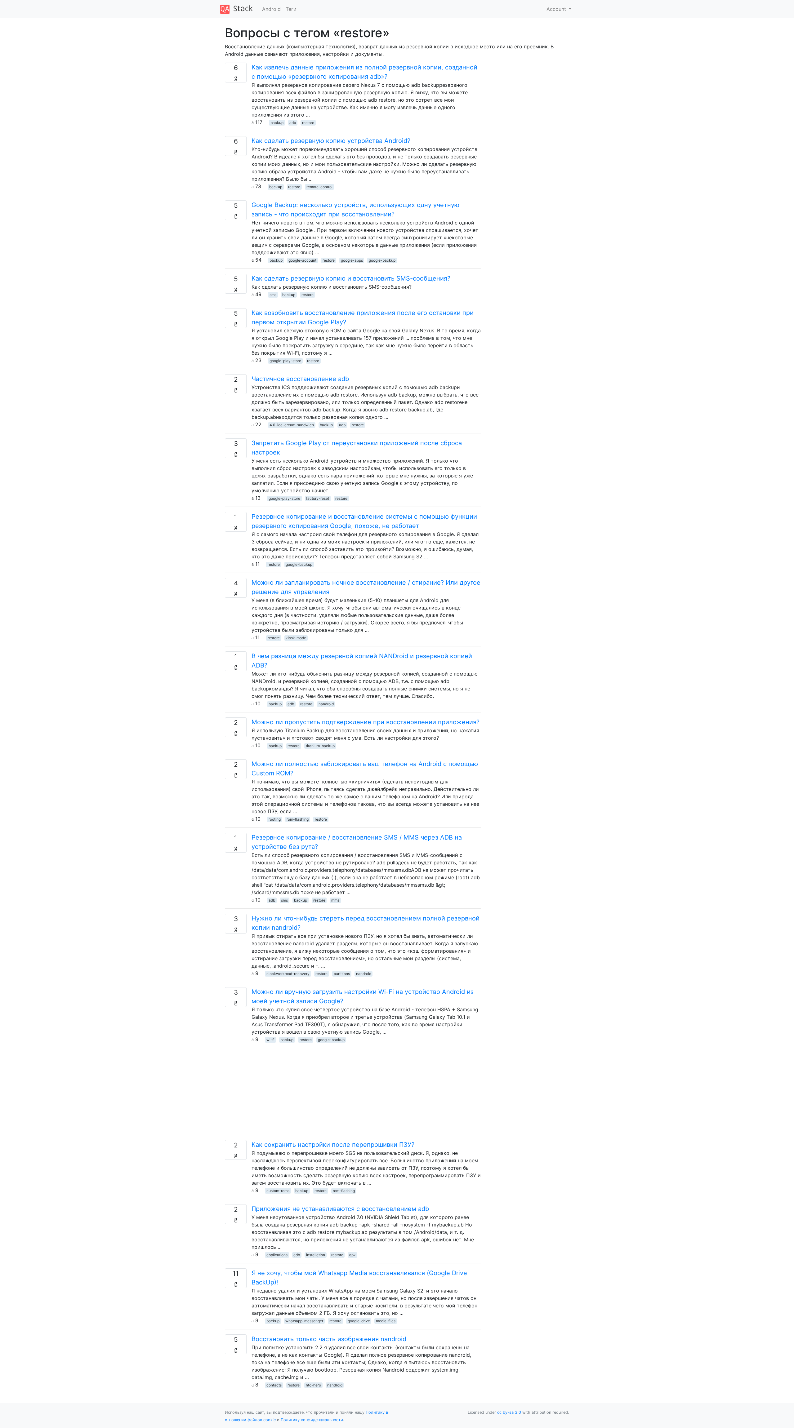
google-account (302, 260)
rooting (275, 819)
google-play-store (285, 360)
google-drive (359, 1321)
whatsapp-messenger (304, 1321)
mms (335, 900)
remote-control (319, 186)
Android (271, 9)
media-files (385, 1321)
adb (292, 122)
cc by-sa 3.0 (509, 1412)
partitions (342, 973)
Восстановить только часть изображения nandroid (329, 1339)
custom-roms (277, 1190)
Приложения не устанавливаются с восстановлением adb (340, 1209)
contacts (274, 1385)
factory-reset (317, 498)
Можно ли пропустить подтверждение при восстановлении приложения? (366, 722)
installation (315, 1255)
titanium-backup (320, 745)
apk (352, 1255)
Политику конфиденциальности (312, 1419)
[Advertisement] (353, 1096)
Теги (291, 9)
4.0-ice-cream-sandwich (292, 425)
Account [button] (557, 9)
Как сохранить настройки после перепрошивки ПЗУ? (333, 1144)
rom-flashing (298, 819)
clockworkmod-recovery (288, 973)
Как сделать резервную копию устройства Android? (331, 140)
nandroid (326, 704)
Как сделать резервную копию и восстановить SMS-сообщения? (351, 278)
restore (308, 122)
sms (273, 294)
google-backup (382, 260)
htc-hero (313, 1385)
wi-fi (270, 1039)
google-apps (352, 260)
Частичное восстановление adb (300, 379)
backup (276, 122)
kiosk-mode (296, 638)
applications (277, 1255)
